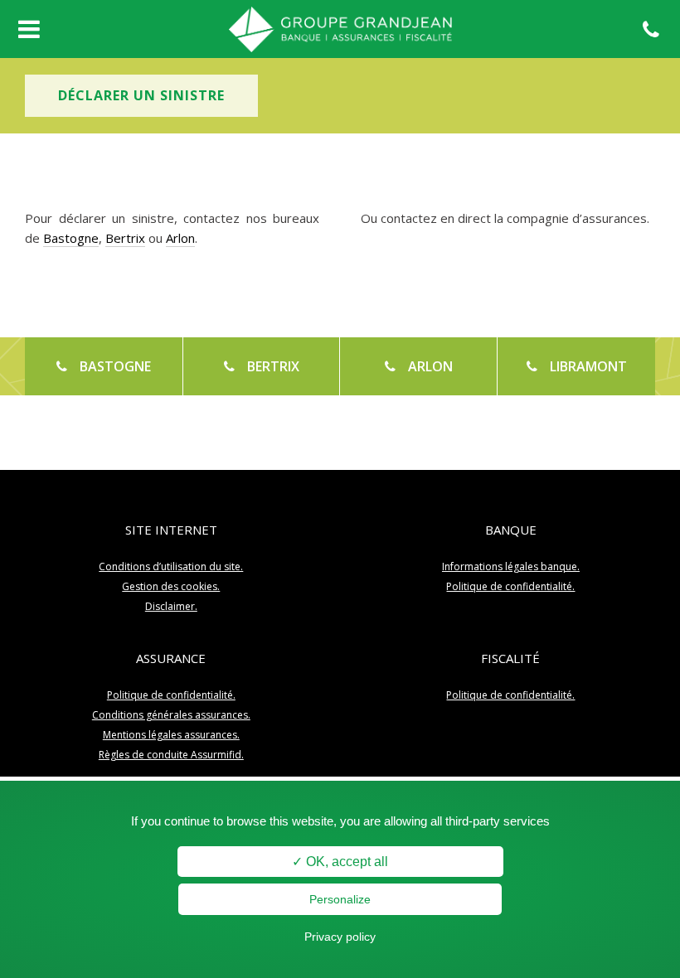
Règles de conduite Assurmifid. (171, 755)
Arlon (180, 238)
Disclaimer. (171, 606)
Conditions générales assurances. (171, 715)
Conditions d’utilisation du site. (171, 566)
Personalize (340, 899)
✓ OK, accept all (340, 862)
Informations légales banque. (511, 566)
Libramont (577, 366)
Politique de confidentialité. (510, 586)
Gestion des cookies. (171, 586)
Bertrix (125, 238)
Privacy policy (340, 936)
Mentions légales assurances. (171, 735)
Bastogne (71, 238)
